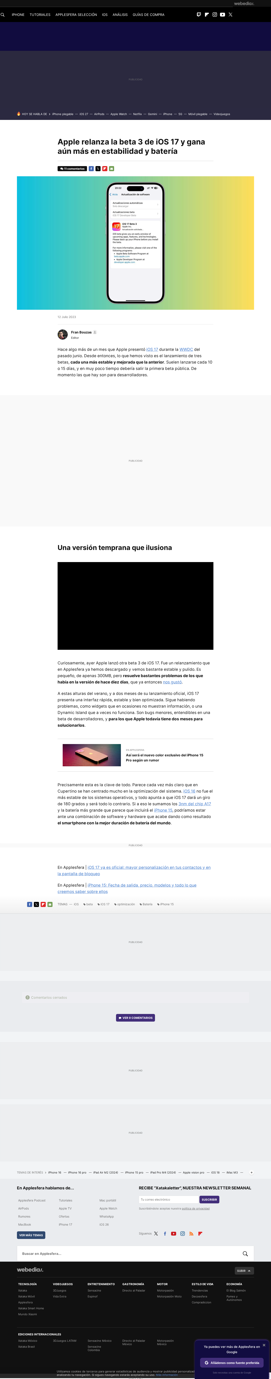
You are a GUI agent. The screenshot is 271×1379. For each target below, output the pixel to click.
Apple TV (65, 1208)
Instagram (214, 14)
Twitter (230, 14)
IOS (105, 14)
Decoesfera (199, 1296)
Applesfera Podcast (32, 1200)
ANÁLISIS (120, 14)
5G (180, 114)
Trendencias (200, 1290)
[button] (83, 332)
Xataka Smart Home (31, 1308)
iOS (76, 904)
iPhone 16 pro (77, 1172)
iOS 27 (84, 114)
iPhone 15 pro (134, 1172)
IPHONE (18, 14)
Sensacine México (100, 1340)
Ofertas (64, 1216)
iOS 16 (189, 791)
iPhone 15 (163, 810)
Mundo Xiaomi (27, 1314)
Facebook (91, 168)
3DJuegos (59, 1290)
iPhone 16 (55, 1172)
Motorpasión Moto (169, 1296)
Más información (167, 1374)
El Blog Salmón (236, 1290)
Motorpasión (165, 1290)
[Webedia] (244, 3)
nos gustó (172, 682)
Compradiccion (201, 1302)
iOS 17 (152, 349)
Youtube (222, 14)
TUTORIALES (40, 14)
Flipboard (206, 14)
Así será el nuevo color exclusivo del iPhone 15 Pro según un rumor (164, 757)
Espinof (93, 1296)
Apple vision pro (194, 1172)
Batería (147, 904)
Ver (138, 1017)
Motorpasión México (165, 1342)
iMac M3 (233, 1172)
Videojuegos (222, 114)
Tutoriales (65, 1200)
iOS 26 (104, 1224)
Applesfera (25, 1302)
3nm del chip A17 (194, 803)
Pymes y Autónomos (234, 1298)
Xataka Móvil (26, 1296)
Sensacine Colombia (94, 1348)
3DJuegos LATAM (64, 1340)
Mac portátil (108, 1200)
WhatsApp (107, 1216)
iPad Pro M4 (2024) (163, 1172)
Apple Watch (119, 114)
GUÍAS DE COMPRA (149, 14)
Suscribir (209, 1199)
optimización (126, 904)
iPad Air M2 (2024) (106, 1172)
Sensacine (94, 1290)
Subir (241, 1270)
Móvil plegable (197, 114)
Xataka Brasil (26, 1346)
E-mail (111, 168)
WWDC (186, 349)
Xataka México (27, 1340)
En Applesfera (135, 750)
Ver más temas (31, 1235)
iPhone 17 (65, 1224)
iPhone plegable (62, 114)
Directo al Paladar (133, 1290)
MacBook (24, 1224)
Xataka (22, 1290)
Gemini (152, 114)
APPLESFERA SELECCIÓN (76, 14)
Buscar (245, 1253)
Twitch (199, 14)
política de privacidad (196, 1208)
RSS (191, 1232)
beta (89, 904)
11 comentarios (74, 168)
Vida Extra (59, 1296)
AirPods (99, 114)
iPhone (167, 114)
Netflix (137, 114)
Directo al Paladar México (133, 1342)
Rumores (24, 1216)
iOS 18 (215, 1172)
